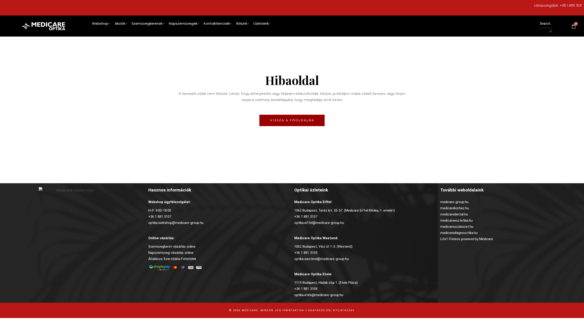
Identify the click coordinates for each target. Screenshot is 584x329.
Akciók (120, 23)
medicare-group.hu (454, 202)
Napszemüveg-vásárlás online (170, 253)
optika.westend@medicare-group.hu (321, 259)
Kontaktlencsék (217, 23)
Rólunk (241, 23)
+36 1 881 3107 (159, 217)
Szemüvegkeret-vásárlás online (172, 246)
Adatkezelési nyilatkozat (331, 310)
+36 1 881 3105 (305, 253)
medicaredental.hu (454, 214)
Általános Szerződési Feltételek (172, 259)
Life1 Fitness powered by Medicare (466, 239)
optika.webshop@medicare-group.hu (175, 223)
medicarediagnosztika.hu (459, 233)
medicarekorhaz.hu (454, 208)
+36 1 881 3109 (305, 289)
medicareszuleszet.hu (456, 227)
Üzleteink (261, 23)
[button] (546, 31)
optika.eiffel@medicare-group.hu (319, 223)
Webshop (100, 23)
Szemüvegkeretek (147, 23)
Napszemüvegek (183, 23)
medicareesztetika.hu (456, 220)
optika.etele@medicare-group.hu (318, 295)
